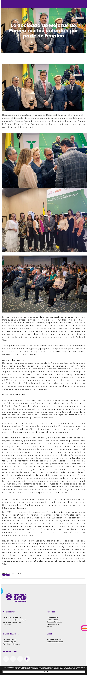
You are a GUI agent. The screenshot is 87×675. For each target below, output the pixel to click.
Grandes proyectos (9, 639)
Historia (49, 626)
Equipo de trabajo (53, 624)
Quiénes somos (52, 617)
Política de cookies (69, 667)
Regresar (6, 575)
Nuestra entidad (52, 619)
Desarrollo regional (9, 641)
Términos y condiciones (55, 641)
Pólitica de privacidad (54, 639)
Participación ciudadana (11, 644)
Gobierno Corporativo (54, 622)
